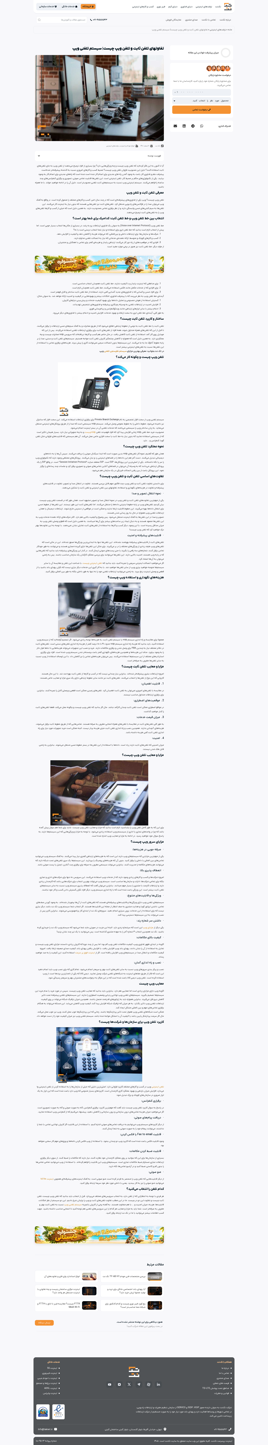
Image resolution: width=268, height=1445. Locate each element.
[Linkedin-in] (158, 1384)
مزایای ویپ (148, 927)
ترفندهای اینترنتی (204, 6)
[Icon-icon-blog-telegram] (139, 1384)
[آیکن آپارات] (148, 1384)
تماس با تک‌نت (209, 19)
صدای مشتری (191, 19)
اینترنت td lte (46, 1179)
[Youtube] (109, 1384)
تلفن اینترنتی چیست (92, 563)
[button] (202, 126)
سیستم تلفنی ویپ (73, 1204)
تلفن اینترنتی (158, 1086)
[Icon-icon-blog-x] (129, 1384)
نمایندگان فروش (173, 19)
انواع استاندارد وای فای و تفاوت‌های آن (62, 1276)
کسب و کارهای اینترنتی (143, 6)
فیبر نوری (161, 6)
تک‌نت (218, 6)
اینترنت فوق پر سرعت (85, 952)
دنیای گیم (172, 6)
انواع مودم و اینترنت (127, 146)
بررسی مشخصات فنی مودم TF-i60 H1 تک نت (124, 1276)
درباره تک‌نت (225, 19)
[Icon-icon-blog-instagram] (119, 1384)
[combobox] (61, 19)
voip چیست (90, 432)
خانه (230, 29)
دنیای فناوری (186, 6)
